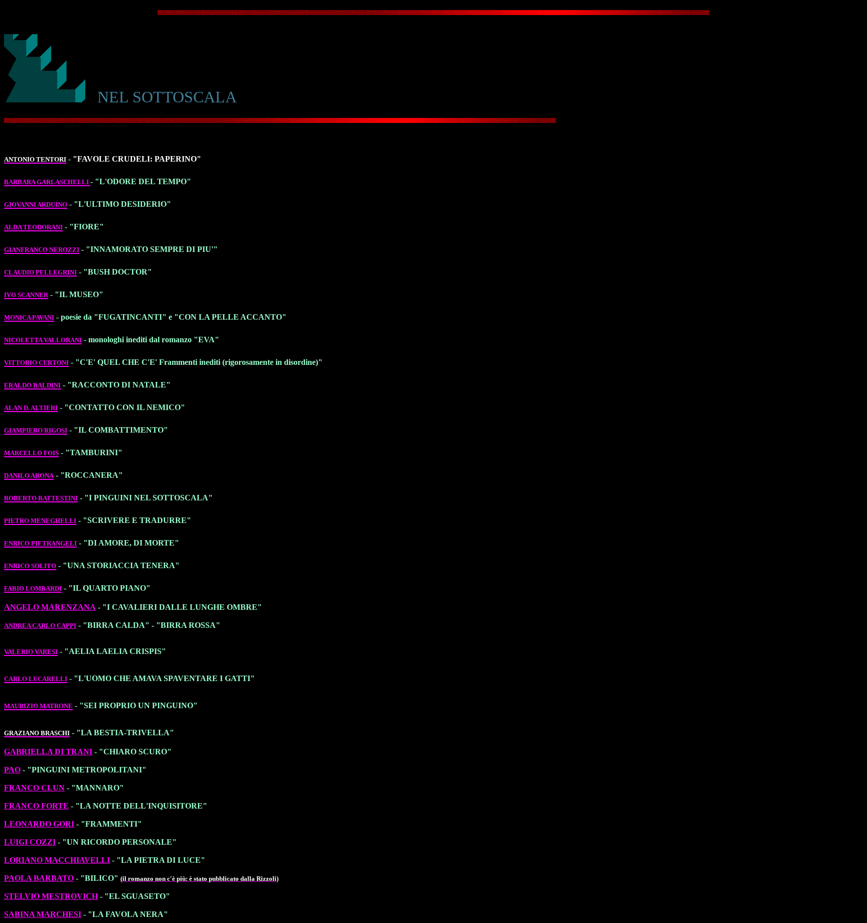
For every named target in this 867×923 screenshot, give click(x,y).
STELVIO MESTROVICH (51, 896)
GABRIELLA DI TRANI (48, 751)
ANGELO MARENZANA (50, 607)
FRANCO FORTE (36, 806)
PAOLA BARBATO (39, 878)
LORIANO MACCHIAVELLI (57, 860)
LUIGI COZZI (30, 842)
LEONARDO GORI (39, 824)
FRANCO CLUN (34, 787)
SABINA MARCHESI (42, 914)
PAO (12, 769)
